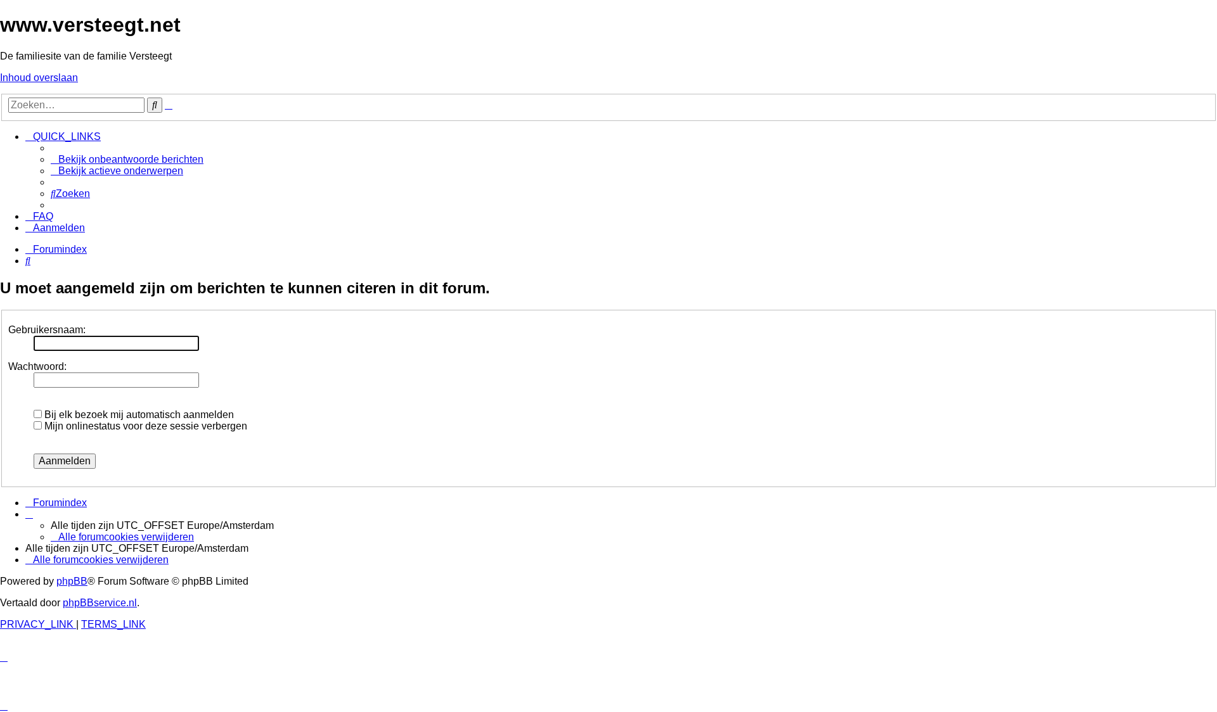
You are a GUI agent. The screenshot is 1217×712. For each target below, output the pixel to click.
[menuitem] (127, 159)
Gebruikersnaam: (47, 329)
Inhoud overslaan (39, 77)
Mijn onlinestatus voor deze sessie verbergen (144, 426)
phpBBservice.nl (100, 602)
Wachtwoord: (37, 366)
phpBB (71, 581)
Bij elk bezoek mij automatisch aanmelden (138, 414)
